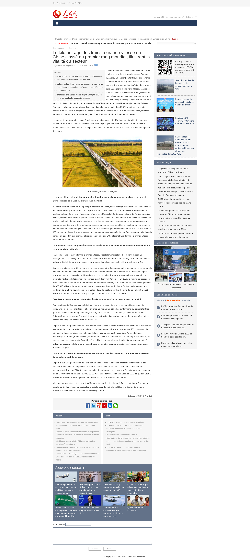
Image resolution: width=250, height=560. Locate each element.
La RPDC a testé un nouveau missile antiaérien (125, 422)
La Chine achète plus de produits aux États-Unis (89, 510)
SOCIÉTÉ (138, 27)
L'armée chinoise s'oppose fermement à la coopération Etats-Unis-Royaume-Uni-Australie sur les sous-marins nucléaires (77, 435)
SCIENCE (112, 27)
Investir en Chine (63, 39)
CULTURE (125, 27)
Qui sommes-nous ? (175, 17)
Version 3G (159, 17)
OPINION (62, 33)
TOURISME (176, 27)
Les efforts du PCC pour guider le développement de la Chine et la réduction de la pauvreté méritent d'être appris (77, 457)
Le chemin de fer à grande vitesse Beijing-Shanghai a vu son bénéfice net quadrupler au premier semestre (78, 96)
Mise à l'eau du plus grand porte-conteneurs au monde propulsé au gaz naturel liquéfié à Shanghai (66, 513)
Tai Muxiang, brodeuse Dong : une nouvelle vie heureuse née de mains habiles (174, 203)
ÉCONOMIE (73, 27)
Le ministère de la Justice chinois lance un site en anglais (184, 102)
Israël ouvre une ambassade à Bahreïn (121, 435)
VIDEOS (86, 33)
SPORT (163, 27)
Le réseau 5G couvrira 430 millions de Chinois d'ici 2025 (184, 121)
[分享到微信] (115, 405)
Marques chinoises (127, 39)
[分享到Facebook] (88, 405)
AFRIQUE (99, 27)
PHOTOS (74, 33)
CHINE (60, 27)
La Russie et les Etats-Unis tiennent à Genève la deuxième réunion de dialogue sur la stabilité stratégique (125, 429)
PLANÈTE (151, 27)
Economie (72, 48)
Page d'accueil (59, 48)
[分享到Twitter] (93, 405)
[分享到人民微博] (104, 405)
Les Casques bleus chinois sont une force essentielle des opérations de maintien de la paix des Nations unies (77, 425)
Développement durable (83, 39)
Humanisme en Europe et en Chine (154, 39)
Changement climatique (106, 39)
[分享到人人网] (110, 405)
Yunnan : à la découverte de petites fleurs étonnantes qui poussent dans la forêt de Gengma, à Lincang (175, 191)
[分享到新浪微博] (99, 405)
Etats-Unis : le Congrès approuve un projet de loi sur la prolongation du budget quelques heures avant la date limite (127, 441)
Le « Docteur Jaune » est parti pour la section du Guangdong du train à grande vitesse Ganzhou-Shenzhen (78, 78)
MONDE (86, 27)
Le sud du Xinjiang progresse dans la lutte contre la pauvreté (113, 487)
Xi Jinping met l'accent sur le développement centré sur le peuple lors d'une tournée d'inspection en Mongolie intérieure (175, 287)
